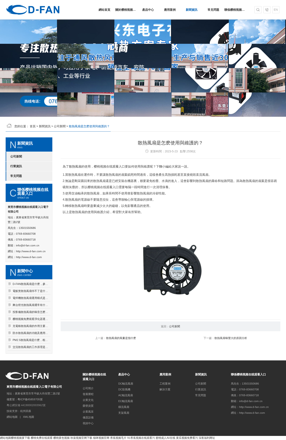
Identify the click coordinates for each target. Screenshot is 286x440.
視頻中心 (88, 423)
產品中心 (148, 9)
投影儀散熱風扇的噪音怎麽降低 (31, 312)
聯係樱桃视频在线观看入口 (235, 9)
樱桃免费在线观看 (42, 437)
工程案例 (165, 383)
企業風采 (88, 411)
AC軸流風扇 (125, 395)
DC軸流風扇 (125, 383)
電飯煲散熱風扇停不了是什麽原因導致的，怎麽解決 (31, 290)
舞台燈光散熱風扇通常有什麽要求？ (31, 305)
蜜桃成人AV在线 (165, 437)
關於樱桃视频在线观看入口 (126, 9)
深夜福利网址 (207, 437)
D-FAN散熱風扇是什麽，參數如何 (31, 283)
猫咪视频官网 (101, 437)
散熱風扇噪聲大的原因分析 (230, 338)
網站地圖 (12, 416)
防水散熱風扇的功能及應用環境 (31, 333)
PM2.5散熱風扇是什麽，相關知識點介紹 (31, 340)
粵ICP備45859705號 (30, 399)
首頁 (33, 126)
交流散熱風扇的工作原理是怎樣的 (31, 347)
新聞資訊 (191, 9)
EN (276, 9)
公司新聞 (60, 126)
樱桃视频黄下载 (20, 437)
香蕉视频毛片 (118, 437)
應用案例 (170, 9)
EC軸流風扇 (125, 401)
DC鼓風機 (124, 389)
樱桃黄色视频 (61, 437)
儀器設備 (88, 417)
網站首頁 (104, 9)
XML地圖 (28, 416)
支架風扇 (123, 412)
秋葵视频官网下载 (81, 437)
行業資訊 (16, 166)
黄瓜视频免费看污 (187, 437)
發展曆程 (88, 394)
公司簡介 (88, 388)
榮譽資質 (88, 405)
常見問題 (213, 9)
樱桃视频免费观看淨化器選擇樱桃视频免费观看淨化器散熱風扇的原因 (31, 319)
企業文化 (88, 399)
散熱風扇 (75, 166)
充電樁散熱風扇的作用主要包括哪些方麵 (31, 326)
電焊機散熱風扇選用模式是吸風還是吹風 (31, 297)
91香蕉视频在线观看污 (141, 437)
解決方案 (165, 389)
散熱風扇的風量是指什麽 (121, 338)
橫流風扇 (123, 406)
